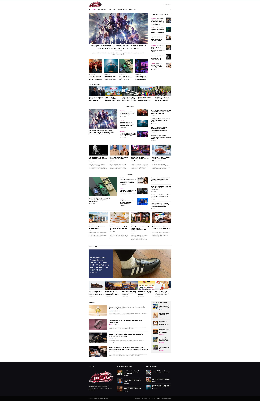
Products (132, 9)
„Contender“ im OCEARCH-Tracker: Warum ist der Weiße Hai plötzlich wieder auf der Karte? (164, 339)
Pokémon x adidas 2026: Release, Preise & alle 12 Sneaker (144, 293)
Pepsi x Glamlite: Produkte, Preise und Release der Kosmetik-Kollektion (127, 202)
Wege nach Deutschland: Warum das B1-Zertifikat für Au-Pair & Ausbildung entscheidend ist (161, 188)
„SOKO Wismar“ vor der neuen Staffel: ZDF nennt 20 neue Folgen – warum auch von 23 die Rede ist (157, 22)
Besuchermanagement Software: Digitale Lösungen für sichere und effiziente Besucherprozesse (160, 205)
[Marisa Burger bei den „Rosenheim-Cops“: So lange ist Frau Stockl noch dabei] (119, 380)
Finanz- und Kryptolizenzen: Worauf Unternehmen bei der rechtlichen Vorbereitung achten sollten (160, 179)
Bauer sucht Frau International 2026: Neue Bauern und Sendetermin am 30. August (113, 99)
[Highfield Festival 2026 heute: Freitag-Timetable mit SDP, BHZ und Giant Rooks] (113, 285)
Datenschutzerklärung (166, 398)
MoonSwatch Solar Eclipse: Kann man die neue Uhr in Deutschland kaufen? (127, 308)
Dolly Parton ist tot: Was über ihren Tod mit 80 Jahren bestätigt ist (157, 58)
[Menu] (89, 9)
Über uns (153, 398)
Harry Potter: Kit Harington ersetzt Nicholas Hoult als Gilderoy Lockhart (119, 159)
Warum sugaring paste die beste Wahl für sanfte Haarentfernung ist (119, 228)
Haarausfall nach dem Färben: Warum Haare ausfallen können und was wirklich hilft (157, 67)
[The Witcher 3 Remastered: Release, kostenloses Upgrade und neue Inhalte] (168, 29)
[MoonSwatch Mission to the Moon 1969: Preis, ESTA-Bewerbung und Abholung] (98, 338)
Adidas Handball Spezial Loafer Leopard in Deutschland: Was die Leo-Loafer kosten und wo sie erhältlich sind (96, 293)
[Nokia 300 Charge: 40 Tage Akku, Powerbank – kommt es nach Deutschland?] (126, 66)
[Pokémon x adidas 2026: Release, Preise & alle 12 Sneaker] (146, 285)
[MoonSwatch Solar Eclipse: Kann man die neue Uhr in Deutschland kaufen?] (98, 310)
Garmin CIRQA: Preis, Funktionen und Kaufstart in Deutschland (125, 321)
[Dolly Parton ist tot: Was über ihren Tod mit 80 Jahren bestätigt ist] (168, 56)
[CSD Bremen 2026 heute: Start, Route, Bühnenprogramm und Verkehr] (146, 91)
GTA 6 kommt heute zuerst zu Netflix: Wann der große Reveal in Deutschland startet (141, 78)
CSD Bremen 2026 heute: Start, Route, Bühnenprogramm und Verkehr (144, 99)
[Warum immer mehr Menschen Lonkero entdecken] (98, 217)
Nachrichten (102, 9)
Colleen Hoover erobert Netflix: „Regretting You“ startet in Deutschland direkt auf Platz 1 (157, 40)
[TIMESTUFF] (95, 4)
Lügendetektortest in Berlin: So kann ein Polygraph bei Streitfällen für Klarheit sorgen (128, 192)
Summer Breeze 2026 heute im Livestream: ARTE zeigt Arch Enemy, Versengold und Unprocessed (164, 331)
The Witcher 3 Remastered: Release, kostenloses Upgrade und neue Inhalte (157, 31)
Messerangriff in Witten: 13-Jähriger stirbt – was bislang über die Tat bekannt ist (162, 99)
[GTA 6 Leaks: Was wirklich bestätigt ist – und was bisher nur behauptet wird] (140, 150)
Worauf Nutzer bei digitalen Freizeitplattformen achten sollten (161, 227)
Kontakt (158, 398)
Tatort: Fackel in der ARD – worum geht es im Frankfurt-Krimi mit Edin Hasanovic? (132, 388)
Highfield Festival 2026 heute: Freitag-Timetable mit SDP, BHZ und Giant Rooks (112, 293)
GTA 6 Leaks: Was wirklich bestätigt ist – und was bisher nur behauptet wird (140, 159)
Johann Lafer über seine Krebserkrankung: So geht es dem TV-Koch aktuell (164, 323)
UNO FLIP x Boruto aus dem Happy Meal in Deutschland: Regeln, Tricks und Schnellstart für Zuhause (164, 306)
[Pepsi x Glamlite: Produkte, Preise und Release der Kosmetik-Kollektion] (142, 201)
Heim (94, 9)
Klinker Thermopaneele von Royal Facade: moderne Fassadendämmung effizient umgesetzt (140, 229)
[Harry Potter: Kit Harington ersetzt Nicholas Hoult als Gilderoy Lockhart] (119, 150)
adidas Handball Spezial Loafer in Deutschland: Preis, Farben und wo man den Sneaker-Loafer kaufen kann (99, 263)
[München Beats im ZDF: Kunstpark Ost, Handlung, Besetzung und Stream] (111, 66)
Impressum (137, 398)
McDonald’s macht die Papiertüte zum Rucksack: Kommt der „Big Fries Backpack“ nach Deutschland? (162, 293)
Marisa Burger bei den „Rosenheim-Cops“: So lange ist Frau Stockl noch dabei (132, 380)
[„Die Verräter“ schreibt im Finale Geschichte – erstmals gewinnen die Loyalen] (95, 66)
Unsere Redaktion (146, 398)
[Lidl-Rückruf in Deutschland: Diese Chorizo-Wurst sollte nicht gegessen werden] (161, 150)
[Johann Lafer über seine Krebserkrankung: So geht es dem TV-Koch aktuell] (155, 323)
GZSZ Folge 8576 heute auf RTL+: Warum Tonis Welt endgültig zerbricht (96, 99)
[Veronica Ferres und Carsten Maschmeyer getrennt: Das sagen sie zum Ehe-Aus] (168, 47)
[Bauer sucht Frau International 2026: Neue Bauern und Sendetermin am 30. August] (113, 91)
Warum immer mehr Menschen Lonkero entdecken (97, 227)
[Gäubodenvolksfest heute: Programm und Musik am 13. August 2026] (130, 285)
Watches (112, 9)
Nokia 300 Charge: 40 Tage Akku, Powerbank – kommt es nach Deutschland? (126, 78)
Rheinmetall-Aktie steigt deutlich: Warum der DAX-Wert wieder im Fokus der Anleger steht (129, 99)
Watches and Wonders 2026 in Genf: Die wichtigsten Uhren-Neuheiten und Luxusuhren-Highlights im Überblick (128, 348)
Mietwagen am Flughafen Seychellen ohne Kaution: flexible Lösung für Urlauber (160, 196)
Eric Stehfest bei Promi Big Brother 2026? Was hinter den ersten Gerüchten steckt (132, 372)
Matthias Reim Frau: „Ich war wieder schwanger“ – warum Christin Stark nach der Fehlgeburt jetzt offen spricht (164, 315)
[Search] (170, 9)
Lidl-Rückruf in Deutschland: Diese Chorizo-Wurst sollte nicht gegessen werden (161, 159)
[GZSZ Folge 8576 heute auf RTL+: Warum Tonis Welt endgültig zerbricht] (97, 91)
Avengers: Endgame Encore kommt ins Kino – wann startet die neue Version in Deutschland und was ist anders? (118, 47)
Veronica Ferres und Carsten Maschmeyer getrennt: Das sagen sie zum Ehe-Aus (158, 49)
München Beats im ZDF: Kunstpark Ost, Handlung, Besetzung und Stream (110, 78)
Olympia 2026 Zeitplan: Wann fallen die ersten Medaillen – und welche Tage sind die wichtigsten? (161, 371)
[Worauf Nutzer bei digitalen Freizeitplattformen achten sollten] (161, 217)
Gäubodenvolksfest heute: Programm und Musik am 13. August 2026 (129, 293)
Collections (122, 9)
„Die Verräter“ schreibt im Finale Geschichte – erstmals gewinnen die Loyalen (95, 78)
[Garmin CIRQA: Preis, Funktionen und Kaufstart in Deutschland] (98, 324)
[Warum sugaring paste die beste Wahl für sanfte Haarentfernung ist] (119, 217)
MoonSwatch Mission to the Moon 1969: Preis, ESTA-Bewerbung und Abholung (126, 335)
